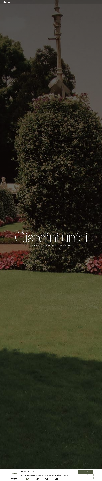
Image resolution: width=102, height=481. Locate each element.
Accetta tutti (86, 471)
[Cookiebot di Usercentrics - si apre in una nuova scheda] (14, 479)
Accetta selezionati (85, 474)
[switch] (37, 479)
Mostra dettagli (63, 478)
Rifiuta (86, 477)
